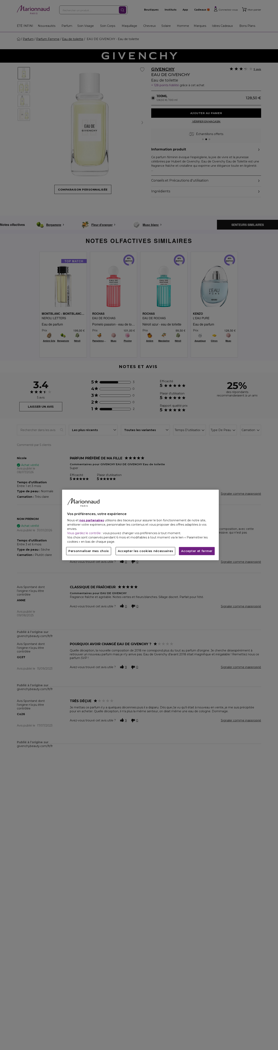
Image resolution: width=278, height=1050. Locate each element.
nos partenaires (91, 520)
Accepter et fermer (196, 551)
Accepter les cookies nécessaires (145, 551)
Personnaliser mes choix (88, 551)
